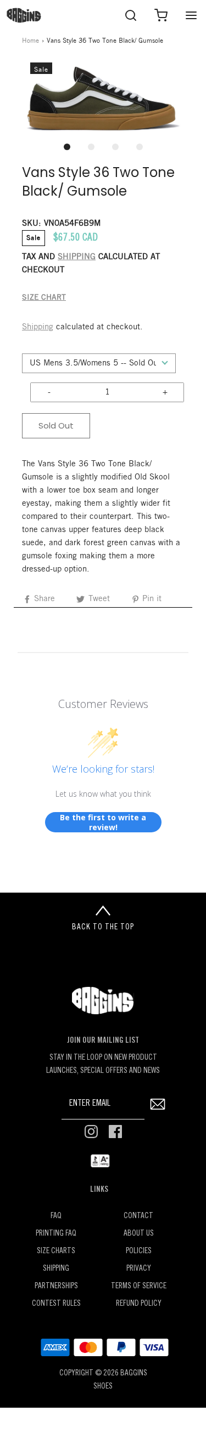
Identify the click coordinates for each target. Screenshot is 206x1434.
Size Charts (56, 1251)
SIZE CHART (44, 297)
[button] (103, 98)
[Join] (157, 1104)
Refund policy (139, 1304)
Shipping (37, 327)
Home (30, 41)
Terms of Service (138, 1286)
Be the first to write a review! (103, 822)
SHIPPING (77, 257)
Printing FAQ (56, 1234)
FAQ (56, 1216)
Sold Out (56, 425)
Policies (139, 1251)
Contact (138, 1216)
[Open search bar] (130, 15)
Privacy (138, 1269)
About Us (139, 1234)
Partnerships (56, 1286)
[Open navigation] (191, 15)
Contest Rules (56, 1304)
